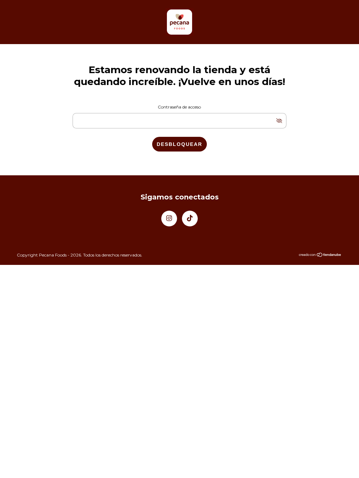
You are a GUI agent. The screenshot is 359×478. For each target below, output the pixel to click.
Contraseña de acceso (179, 107)
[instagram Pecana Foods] (169, 218)
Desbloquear (179, 144)
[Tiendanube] (320, 255)
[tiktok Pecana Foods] (190, 218)
